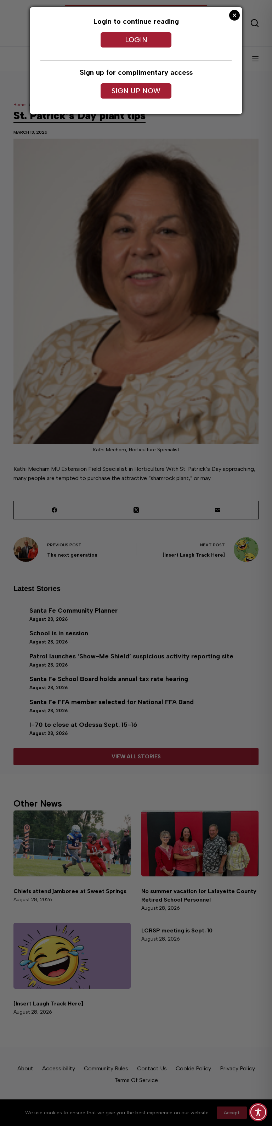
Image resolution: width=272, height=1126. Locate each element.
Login (136, 39)
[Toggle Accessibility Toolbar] (258, 1112)
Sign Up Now (136, 91)
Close (234, 15)
